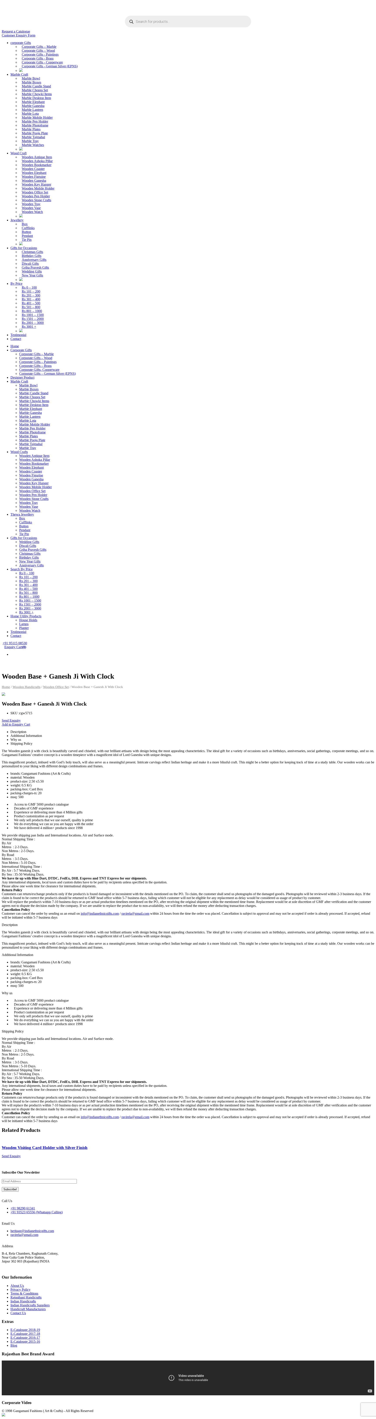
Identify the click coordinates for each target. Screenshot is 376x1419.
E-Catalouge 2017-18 (25, 1334)
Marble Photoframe (35, 125)
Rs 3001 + (29, 326)
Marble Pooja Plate (35, 133)
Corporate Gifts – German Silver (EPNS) (47, 373)
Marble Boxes (31, 82)
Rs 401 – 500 (31, 303)
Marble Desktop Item (36, 98)
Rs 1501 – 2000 (33, 319)
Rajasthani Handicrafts (26, 1297)
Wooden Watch (32, 212)
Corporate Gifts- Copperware (39, 369)
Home (14, 346)
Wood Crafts (19, 452)
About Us (17, 1285)
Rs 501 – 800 (31, 307)
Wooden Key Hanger (36, 184)
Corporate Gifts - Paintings (40, 54)
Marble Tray (30, 141)
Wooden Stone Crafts (36, 200)
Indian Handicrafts (23, 1301)
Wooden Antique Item (37, 157)
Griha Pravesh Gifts (35, 267)
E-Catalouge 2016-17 (25, 1337)
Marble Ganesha (33, 106)
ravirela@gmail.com (135, 913)
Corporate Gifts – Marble (39, 46)
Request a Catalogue (16, 31)
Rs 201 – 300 (31, 295)
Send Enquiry (11, 720)
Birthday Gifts (31, 256)
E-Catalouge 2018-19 (25, 1330)
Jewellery (17, 220)
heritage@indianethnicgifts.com (32, 1231)
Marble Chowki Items (37, 94)
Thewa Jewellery (22, 514)
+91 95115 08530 (15, 643)
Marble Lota (30, 113)
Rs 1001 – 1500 (33, 315)
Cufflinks (28, 228)
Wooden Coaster (33, 169)
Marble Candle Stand (36, 86)
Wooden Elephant (34, 173)
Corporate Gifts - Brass (38, 58)
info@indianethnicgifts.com (100, 913)
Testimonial (18, 335)
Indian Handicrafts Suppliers (30, 1305)
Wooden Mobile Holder (38, 188)
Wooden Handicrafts (26, 687)
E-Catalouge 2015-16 (25, 1341)
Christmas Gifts (32, 252)
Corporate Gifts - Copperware (42, 62)
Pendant (27, 236)
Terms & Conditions (24, 1293)
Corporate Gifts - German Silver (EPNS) (50, 66)
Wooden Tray (31, 204)
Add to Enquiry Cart (16, 724)
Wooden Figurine (31, 475)
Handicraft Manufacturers (28, 1309)
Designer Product (22, 377)
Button (26, 232)
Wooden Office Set (35, 192)
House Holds (28, 620)
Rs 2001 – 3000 (33, 323)
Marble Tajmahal (33, 137)
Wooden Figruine (34, 176)
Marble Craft (19, 74)
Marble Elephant (33, 102)
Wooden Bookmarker (36, 165)
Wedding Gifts (32, 271)
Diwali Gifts (30, 263)
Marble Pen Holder (35, 121)
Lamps (24, 624)
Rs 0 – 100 (29, 287)
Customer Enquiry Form (18, 35)
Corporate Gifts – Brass (35, 366)
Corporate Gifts (21, 350)
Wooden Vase (31, 208)
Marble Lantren (32, 110)
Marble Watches (33, 145)
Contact (15, 339)
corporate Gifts (20, 43)
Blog (13, 1345)
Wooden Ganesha (34, 180)
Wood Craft (18, 153)
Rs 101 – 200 (31, 291)
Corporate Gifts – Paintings (38, 362)
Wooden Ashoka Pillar (37, 161)
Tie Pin (27, 239)
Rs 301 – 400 (31, 299)
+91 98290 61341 (22, 1208)
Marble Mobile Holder (37, 117)
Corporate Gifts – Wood (38, 50)
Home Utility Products (25, 616)
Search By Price (21, 569)
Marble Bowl (31, 78)
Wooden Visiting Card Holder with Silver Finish (44, 1147)
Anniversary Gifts (34, 259)
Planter (24, 628)
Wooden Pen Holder (36, 196)
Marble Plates (31, 129)
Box (25, 224)
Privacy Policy (20, 1289)
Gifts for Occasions (23, 248)
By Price (16, 283)
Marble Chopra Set (35, 90)
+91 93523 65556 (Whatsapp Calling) (36, 1212)
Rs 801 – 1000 (32, 311)
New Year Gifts (32, 275)
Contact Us (18, 1313)
